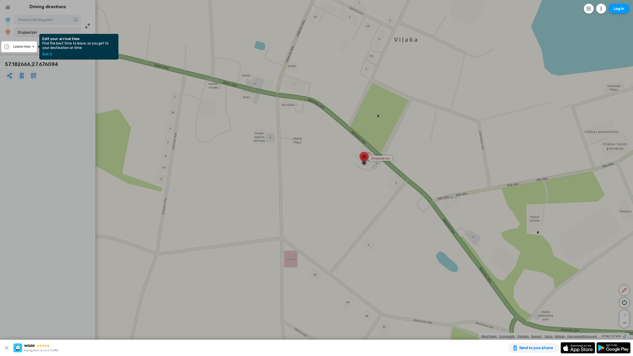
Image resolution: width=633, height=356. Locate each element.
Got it (47, 54)
